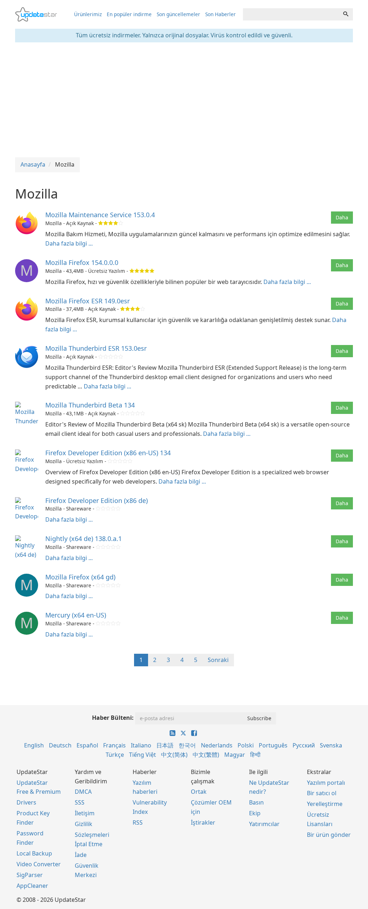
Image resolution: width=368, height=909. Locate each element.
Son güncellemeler (178, 14)
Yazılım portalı (326, 783)
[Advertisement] (184, 100)
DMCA (83, 792)
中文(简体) (174, 755)
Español (87, 745)
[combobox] (291, 14)
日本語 (165, 745)
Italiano (141, 745)
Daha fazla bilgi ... (69, 243)
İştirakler (203, 822)
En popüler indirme (129, 14)
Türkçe (115, 755)
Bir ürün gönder (329, 835)
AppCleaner (32, 886)
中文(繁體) (206, 755)
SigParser (30, 875)
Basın (256, 802)
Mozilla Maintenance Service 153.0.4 (100, 214)
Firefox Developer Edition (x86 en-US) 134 (108, 452)
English (34, 745)
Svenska (331, 745)
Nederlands (217, 745)
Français (114, 745)
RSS (138, 822)
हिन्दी (255, 755)
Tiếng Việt (142, 755)
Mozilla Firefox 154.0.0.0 (81, 262)
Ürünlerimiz (88, 14)
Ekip (255, 813)
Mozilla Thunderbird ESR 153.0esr (96, 348)
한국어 (187, 745)
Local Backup (34, 853)
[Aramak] (346, 14)
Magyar (234, 755)
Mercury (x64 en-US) (75, 615)
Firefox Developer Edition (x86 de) (96, 500)
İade (81, 855)
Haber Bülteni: (113, 718)
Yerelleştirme (324, 804)
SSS (79, 802)
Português (273, 745)
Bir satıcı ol (321, 793)
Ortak (199, 792)
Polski (246, 745)
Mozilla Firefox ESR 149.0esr (87, 301)
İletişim (85, 813)
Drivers (26, 802)
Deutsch (60, 745)
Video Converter (39, 864)
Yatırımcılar (264, 824)
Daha (342, 217)
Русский (304, 745)
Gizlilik (83, 824)
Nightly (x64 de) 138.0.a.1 (83, 538)
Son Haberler (220, 14)
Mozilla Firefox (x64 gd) (80, 577)
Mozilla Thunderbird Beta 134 (90, 405)
